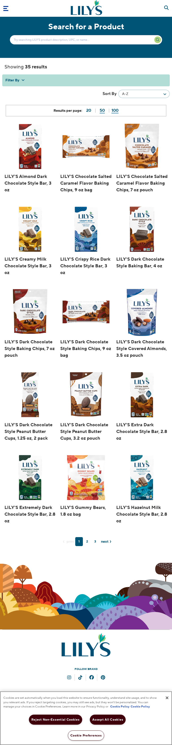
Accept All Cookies (107, 720)
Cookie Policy (119, 706)
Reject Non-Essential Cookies (55, 720)
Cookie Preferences (86, 735)
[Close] (167, 698)
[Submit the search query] (157, 39)
